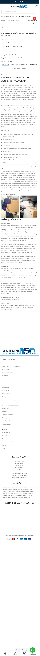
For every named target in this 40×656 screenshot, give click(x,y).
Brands (4, 439)
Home (3, 21)
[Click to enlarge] (5, 14)
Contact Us (5, 379)
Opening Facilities (7, 421)
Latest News (5, 376)
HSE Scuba (5, 436)
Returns (4, 411)
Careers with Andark (7, 442)
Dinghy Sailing (6, 394)
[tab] (5, 65)
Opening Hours (6, 424)
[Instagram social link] (20, 1)
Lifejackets (15, 21)
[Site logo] (19, 6)
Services (4, 448)
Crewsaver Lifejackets (11, 58)
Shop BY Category (8, 384)
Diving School (6, 432)
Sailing (8, 21)
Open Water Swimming (8, 400)
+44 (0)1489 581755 (22, 475)
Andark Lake (5, 369)
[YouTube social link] (22, 1)
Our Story (5, 445)
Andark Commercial (7, 373)
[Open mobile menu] (3, 6)
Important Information (10, 405)
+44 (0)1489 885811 (21, 478)
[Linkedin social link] (13, 61)
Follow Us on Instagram (8, 363)
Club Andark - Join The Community (11, 366)
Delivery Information (8, 418)
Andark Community (8, 360)
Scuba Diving (5, 387)
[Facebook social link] (16, 1)
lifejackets (18, 55)
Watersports (5, 390)
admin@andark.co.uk (21, 473)
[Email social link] (8, 61)
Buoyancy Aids (22, 175)
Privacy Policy (6, 408)
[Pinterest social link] (11, 61)
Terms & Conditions (7, 415)
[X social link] (18, 1)
